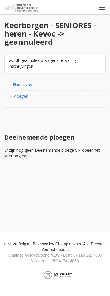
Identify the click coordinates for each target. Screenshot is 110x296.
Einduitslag (22, 84)
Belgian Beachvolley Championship (21, 7)
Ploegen (20, 96)
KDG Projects (48, 275)
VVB (63, 275)
